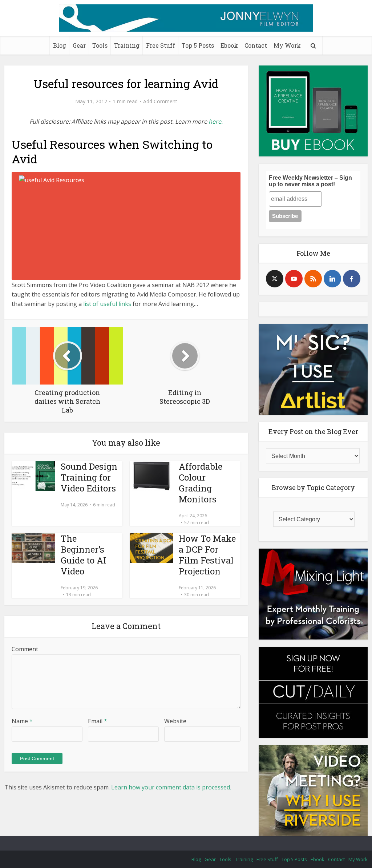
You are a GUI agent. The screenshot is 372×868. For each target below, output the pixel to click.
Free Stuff (160, 45)
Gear (79, 45)
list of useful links (107, 304)
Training (127, 45)
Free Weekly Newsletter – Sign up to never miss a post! (310, 181)
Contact (255, 45)
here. (216, 122)
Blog (59, 45)
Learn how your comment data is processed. (171, 787)
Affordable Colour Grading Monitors (200, 483)
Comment (25, 649)
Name (22, 721)
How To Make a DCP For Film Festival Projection (207, 555)
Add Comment (160, 101)
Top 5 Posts (198, 45)
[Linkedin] (332, 278)
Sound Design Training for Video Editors (89, 477)
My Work (287, 45)
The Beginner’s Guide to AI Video (83, 555)
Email (97, 721)
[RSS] (313, 278)
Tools (100, 45)
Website (175, 721)
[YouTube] (294, 278)
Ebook (229, 45)
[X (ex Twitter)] (274, 278)
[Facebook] (351, 278)
